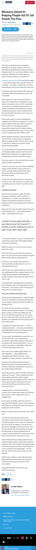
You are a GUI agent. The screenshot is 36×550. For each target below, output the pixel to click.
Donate (30, 2)
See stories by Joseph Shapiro (20, 495)
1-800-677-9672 (7, 528)
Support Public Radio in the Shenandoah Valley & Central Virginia (16, 520)
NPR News (10, 474)
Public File (6, 524)
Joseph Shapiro (11, 22)
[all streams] (34, 548)
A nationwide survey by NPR (11, 80)
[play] (3, 548)
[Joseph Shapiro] (5, 489)
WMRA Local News (8, 516)
